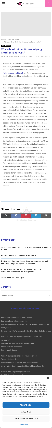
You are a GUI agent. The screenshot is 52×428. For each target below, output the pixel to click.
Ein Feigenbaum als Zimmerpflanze (15, 321)
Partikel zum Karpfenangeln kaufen (15, 372)
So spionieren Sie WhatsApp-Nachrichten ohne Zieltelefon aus (26, 331)
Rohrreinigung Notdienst (13, 73)
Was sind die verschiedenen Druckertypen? (18, 343)
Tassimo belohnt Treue (10, 359)
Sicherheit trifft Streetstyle (12, 277)
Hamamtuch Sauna (9, 350)
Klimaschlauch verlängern (11, 347)
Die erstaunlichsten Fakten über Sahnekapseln (19, 363)
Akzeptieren (26, 405)
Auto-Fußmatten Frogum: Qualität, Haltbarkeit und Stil (22, 366)
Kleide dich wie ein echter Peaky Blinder (16, 318)
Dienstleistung (6, 45)
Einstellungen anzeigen (26, 419)
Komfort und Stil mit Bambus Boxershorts (18, 255)
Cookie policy (23, 424)
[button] (48, 378)
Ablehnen (26, 412)
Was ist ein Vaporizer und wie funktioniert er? (19, 356)
